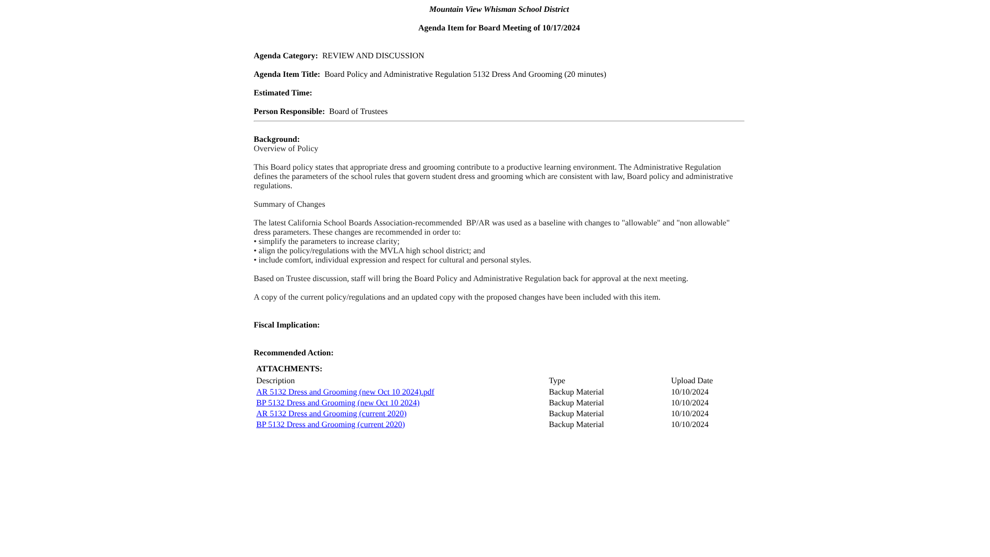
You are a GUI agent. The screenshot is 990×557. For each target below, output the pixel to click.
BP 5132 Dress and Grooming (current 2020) (330, 424)
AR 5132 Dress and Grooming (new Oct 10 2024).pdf (345, 392)
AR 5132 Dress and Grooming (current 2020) (331, 413)
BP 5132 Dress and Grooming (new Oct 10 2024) (338, 403)
